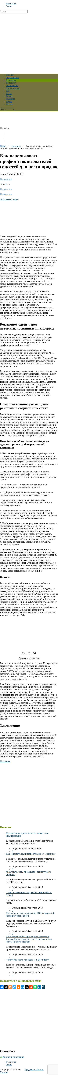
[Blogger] (10, 987)
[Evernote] (35, 987)
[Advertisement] (29, 42)
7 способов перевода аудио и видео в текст (27, 959)
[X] (6, 987)
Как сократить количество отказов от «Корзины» (31, 854)
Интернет (11, 83)
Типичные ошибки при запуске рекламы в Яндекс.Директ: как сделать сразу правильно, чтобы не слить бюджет (29, 939)
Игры (9, 93)
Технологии (12, 85)
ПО (8, 91)
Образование (12, 77)
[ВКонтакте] (2, 987)
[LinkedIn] (39, 987)
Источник (5, 761)
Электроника (12, 88)
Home (3, 146)
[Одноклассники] (18, 987)
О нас (9, 6)
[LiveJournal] (43, 987)
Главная (10, 75)
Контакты (11, 3)
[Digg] (27, 987)
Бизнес (9, 96)
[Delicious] (14, 987)
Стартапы (11, 80)
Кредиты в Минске (34, 1069)
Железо (9, 104)
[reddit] (31, 987)
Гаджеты (10, 98)
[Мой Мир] (22, 987)
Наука (9, 101)
